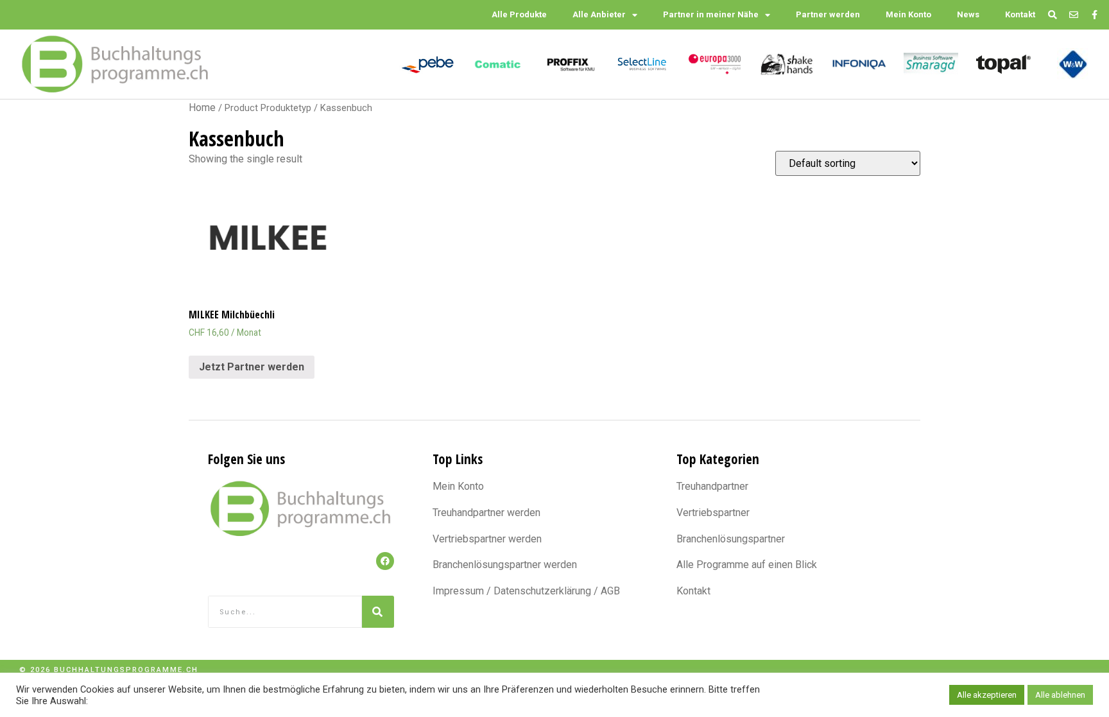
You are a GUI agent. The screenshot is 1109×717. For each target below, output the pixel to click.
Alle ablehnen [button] (1060, 697)
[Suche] (378, 612)
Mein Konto (908, 14)
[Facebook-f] (1094, 15)
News (968, 14)
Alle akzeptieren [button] (987, 697)
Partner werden (828, 14)
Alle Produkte (519, 14)
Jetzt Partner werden (251, 367)
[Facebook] (385, 561)
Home (202, 107)
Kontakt (1020, 14)
